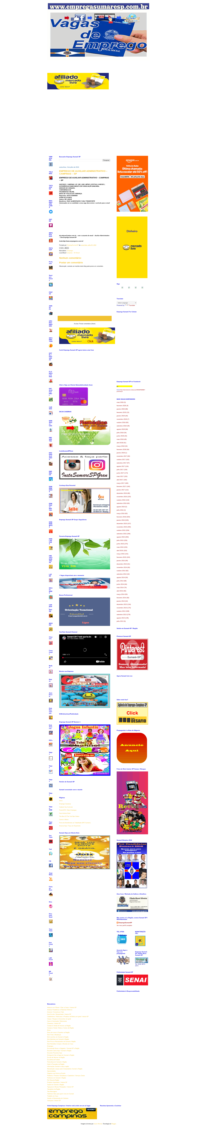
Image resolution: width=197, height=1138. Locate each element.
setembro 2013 (122, 614)
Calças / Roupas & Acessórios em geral (59, 1019)
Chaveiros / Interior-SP (54, 1023)
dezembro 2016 (122, 493)
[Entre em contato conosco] (142, 288)
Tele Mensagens (52, 1091)
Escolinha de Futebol (53, 1059)
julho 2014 (120, 581)
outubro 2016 (121, 500)
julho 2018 (120, 432)
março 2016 (120, 513)
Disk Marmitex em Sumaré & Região (58, 1039)
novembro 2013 (122, 608)
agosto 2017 (121, 466)
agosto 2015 (121, 537)
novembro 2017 (122, 456)
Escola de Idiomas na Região (56, 1057)
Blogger (113, 1124)
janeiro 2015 (121, 560)
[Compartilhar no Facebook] (66, 248)
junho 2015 (120, 544)
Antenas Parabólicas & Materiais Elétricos (59, 1010)
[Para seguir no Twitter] (129, 288)
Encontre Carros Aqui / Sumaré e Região (59, 1050)
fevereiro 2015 (121, 557)
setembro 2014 (122, 574)
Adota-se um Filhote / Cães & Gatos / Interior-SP (61, 1007)
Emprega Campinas (65, 804)
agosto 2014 (121, 577)
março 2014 (120, 594)
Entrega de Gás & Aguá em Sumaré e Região (60, 1055)
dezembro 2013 (122, 604)
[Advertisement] (98, 64)
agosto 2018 (121, 429)
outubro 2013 (121, 611)
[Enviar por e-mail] (60, 248)
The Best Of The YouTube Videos (69, 816)
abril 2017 (120, 480)
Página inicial (85, 318)
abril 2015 (120, 550)
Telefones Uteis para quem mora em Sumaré (60, 1094)
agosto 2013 (121, 618)
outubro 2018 (121, 422)
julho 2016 (120, 510)
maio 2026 (120, 402)
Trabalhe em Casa (52, 1096)
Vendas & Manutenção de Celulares (57, 1098)
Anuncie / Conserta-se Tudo (55, 1012)
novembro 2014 (122, 567)
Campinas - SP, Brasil (73, 253)
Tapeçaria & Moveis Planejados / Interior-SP (60, 1087)
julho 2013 (120, 621)
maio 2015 (120, 547)
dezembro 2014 (122, 564)
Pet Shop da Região (53, 1080)
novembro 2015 (122, 527)
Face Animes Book (64, 813)
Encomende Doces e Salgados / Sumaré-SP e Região (63, 1048)
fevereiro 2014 (121, 597)
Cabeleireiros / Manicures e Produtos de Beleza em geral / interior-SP (68, 1016)
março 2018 (120, 446)
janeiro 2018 (121, 453)
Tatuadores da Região (53, 1089)
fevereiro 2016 (121, 517)
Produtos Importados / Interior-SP (57, 1082)
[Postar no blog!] (62, 248)
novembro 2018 (122, 419)
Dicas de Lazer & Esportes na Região (58, 1032)
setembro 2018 (122, 426)
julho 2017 (120, 469)
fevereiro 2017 (121, 486)
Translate (132, 305)
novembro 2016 (122, 496)
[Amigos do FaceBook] (136, 288)
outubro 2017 (121, 459)
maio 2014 (120, 587)
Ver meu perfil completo (124, 925)
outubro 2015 (121, 530)
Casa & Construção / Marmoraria (57, 1021)
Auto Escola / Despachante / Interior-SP (59, 1014)
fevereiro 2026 (121, 405)
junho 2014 (120, 584)
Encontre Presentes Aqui (54, 1053)
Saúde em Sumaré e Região (55, 1084)
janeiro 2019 (121, 416)
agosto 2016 (121, 506)
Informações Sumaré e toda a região (58, 1066)
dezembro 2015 (122, 523)
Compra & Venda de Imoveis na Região (59, 1025)
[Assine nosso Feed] (122, 288)
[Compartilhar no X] (64, 248)
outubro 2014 (121, 570)
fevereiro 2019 (121, 412)
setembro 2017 (122, 463)
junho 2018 (120, 436)
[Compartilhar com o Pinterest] (68, 248)
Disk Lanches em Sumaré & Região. (58, 1037)
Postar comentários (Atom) (87, 323)
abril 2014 (120, 591)
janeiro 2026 (121, 409)
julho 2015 (120, 540)
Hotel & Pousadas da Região (55, 1064)
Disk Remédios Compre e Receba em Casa (60, 1044)
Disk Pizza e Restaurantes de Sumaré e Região (61, 1041)
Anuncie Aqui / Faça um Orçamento (69, 826)
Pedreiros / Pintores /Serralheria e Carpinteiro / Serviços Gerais (66, 1075)
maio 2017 (120, 476)
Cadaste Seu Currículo (66, 807)
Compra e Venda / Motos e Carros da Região (60, 1028)
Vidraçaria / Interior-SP (54, 1100)
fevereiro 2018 (121, 449)
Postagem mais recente (67, 318)
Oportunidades (51, 1071)
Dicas (49, 1030)
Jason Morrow (98, 1124)
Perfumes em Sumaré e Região (56, 1078)
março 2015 (120, 554)
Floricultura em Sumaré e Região (57, 1062)
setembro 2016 (122, 503)
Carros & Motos (64, 819)
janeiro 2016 (121, 520)
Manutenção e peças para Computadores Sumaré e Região (64, 1069)
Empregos (70, 250)
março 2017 (120, 483)
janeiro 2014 (121, 601)
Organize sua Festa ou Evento (56, 1073)
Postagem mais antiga (102, 318)
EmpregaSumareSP (125, 922)
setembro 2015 (122, 533)
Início (60, 800)
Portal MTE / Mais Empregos (68, 810)
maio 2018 (120, 439)
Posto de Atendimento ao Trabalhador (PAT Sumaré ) (75, 823)
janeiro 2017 (121, 490)
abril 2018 (120, 442)
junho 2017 (120, 473)
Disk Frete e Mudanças (54, 1034)
